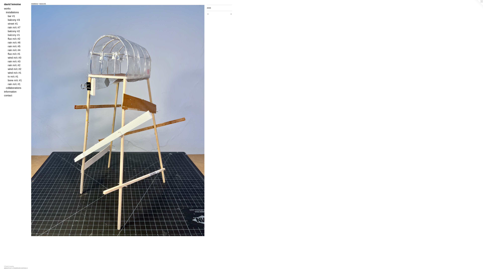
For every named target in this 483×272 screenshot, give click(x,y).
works (7, 8)
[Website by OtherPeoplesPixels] (478, 5)
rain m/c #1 (14, 84)
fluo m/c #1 (14, 54)
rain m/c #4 (14, 50)
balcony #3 (14, 20)
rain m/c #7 (14, 27)
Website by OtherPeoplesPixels (16, 268)
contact (8, 95)
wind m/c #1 (14, 72)
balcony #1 (14, 35)
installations (12, 12)
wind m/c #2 (14, 69)
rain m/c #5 (14, 46)
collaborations (13, 88)
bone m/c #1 (15, 80)
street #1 (13, 23)
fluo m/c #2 (14, 38)
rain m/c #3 (14, 61)
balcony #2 (14, 31)
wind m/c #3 (14, 57)
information (10, 91)
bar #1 (11, 16)
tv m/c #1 (13, 76)
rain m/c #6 (14, 42)
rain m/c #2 (14, 65)
